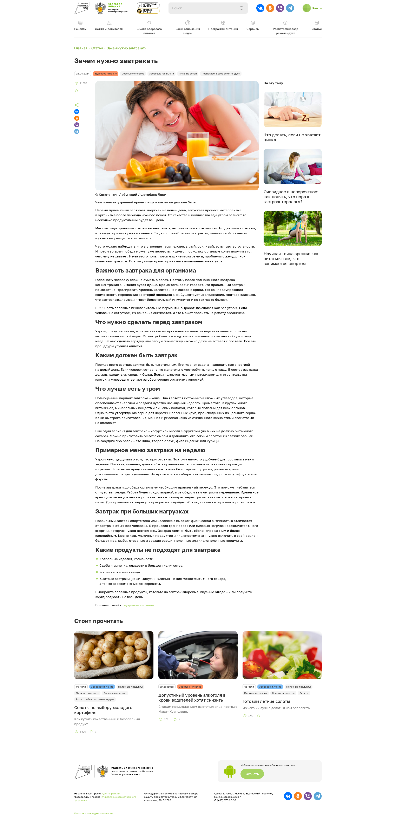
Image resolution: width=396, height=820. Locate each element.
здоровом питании (138, 605)
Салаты (304, 693)
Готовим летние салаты (266, 701)
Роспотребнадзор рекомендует (95, 699)
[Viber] (76, 124)
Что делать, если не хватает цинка (292, 137)
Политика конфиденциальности (93, 813)
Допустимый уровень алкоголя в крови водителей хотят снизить (191, 697)
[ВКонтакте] (76, 111)
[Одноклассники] (76, 118)
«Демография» (111, 793)
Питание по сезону (87, 693)
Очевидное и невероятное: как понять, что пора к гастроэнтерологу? (291, 196)
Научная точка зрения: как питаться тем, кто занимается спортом (291, 258)
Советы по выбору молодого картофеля (103, 710)
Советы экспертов (115, 693)
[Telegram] (76, 131)
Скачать (252, 774)
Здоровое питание (102, 686)
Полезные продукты (130, 686)
